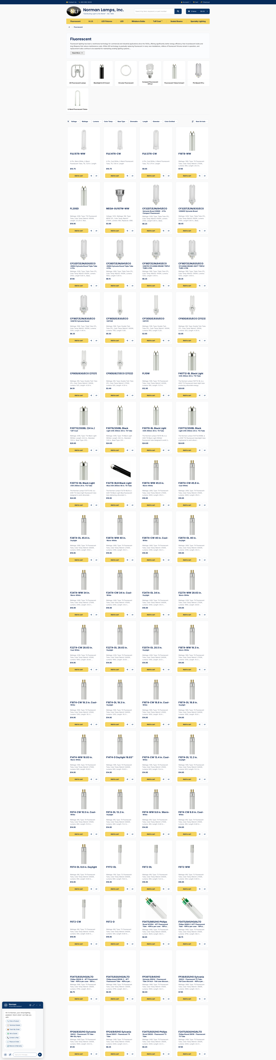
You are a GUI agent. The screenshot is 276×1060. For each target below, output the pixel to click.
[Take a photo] (5, 1055)
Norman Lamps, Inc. (103, 10)
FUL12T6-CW (149, 153)
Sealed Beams (177, 21)
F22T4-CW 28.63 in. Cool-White (81, 648)
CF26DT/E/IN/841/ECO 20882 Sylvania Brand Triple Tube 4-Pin (119, 265)
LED (122, 21)
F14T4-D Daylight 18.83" (119, 757)
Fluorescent (75, 21)
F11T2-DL (111, 867)
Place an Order (13, 1042)
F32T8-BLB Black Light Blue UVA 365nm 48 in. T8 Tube (119, 484)
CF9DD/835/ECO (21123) (192, 318)
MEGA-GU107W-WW (117, 208)
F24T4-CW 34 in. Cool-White (119, 593)
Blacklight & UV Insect (102, 83)
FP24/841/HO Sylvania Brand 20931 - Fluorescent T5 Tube (118, 1033)
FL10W (146, 373)
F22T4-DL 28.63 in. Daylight (117, 648)
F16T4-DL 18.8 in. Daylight (188, 703)
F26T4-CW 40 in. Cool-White (155, 539)
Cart (196, 2)
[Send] (40, 1055)
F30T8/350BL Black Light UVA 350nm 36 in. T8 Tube (119, 429)
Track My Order (13, 1029)
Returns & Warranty (14, 1046)
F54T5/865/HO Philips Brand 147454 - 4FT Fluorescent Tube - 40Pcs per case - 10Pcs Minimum (155, 924)
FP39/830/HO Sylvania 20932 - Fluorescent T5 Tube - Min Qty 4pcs (83, 1033)
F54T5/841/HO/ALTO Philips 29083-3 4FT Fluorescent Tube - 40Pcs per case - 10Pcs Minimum (191, 924)
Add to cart (79, 176)
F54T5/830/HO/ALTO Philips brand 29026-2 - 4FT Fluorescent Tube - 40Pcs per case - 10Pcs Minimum (118, 980)
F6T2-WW (184, 867)
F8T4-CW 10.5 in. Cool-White (83, 813)
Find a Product (13, 1021)
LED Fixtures (106, 21)
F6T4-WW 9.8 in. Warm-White (155, 813)
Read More (77, 53)
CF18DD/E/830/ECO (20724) (117, 319)
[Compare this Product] (96, 450)
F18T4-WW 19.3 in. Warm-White (188, 648)
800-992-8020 (86, 2)
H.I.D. (91, 21)
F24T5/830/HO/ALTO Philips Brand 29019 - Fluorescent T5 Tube (191, 1033)
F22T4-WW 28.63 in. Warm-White (190, 593)
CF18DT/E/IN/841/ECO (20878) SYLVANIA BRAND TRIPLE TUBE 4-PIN (156, 265)
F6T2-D (110, 921)
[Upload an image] (10, 1055)
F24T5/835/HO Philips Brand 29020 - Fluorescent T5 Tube (154, 1033)
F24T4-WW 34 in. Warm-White (80, 593)
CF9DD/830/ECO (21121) (83, 373)
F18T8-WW (184, 153)
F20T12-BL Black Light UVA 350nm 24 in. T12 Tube (82, 484)
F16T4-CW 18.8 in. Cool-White (155, 703)
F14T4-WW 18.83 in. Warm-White (81, 758)
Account (186, 2)
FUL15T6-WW (77, 153)
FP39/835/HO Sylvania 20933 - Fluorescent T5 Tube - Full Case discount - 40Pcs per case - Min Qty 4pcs (191, 980)
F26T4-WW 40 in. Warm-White (116, 539)
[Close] (40, 1005)
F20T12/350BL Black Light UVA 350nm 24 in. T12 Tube (191, 429)
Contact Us (72, 2)
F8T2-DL (147, 867)
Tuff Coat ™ (157, 21)
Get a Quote (12, 1033)
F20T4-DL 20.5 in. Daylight (152, 648)
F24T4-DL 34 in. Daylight (151, 593)
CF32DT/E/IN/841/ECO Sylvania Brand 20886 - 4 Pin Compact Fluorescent (154, 210)
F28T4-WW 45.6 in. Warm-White (153, 484)
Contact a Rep (13, 1038)
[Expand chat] (33, 1005)
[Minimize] (36, 1005)
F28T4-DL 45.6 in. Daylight (80, 539)
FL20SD (74, 208)
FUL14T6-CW (113, 153)
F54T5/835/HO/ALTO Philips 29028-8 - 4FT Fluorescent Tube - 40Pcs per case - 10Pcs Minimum (84, 980)
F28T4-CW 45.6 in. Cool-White (189, 484)
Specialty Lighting (198, 21)
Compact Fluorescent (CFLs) (150, 83)
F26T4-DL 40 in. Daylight (187, 539)
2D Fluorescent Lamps (77, 83)
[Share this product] (91, 175)
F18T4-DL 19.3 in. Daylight (115, 703)
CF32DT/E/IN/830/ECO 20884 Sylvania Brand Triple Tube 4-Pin (83, 265)
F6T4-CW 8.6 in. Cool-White (191, 813)
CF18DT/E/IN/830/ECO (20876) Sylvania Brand (82, 319)
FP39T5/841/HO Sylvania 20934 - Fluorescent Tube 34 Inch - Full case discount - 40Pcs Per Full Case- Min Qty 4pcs (156, 981)
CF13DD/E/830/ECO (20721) (153, 319)
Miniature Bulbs (138, 21)
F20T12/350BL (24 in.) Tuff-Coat (82, 429)
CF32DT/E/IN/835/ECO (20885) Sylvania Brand (191, 209)
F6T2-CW (75, 921)
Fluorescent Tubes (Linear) (174, 83)
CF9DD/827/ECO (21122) (119, 373)
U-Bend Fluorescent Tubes (77, 109)
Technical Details (13, 1025)
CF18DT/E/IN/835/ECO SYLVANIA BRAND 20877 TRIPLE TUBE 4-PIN (191, 265)
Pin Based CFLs (198, 83)
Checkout (206, 2)
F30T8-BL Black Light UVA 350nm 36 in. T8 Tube (154, 429)
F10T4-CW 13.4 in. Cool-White (155, 758)
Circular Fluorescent (125, 83)
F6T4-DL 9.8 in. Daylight (83, 867)
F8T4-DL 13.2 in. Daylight (115, 813)
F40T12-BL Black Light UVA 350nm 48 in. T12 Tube (190, 374)
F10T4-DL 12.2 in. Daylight (187, 758)
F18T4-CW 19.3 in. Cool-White (83, 703)
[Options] (30, 1005)
